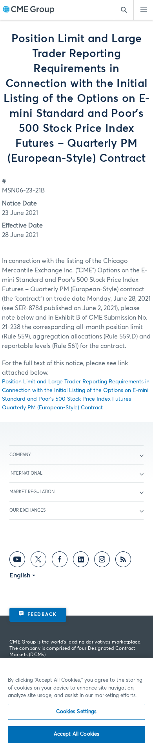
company (20, 455)
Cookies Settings (76, 711)
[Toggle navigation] (143, 10)
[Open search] (123, 10)
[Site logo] (28, 10)
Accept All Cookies (76, 734)
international (25, 473)
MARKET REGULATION (32, 492)
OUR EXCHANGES (27, 510)
